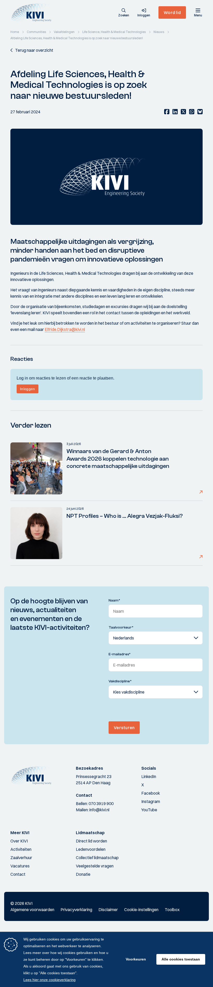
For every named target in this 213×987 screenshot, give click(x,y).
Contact (17, 874)
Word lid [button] (172, 12)
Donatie (83, 874)
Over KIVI (19, 841)
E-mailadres (120, 654)
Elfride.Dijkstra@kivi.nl (65, 329)
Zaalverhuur (21, 857)
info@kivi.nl (99, 809)
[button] (123, 13)
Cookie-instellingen (141, 909)
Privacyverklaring (76, 909)
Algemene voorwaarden (32, 909)
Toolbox (172, 909)
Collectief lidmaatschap (97, 857)
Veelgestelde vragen (95, 865)
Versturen (124, 727)
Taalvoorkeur (121, 627)
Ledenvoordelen (90, 849)
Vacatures (20, 865)
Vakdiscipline (120, 681)
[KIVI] (33, 12)
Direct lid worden (91, 841)
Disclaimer (108, 909)
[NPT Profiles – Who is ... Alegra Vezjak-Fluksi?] (36, 533)
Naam (114, 600)
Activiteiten (20, 849)
